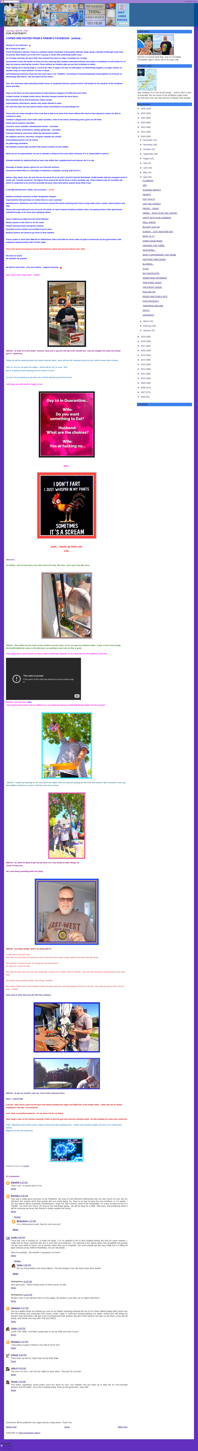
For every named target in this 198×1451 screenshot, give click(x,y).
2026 (143, 108)
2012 (143, 369)
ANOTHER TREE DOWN (154, 259)
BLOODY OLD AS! (151, 227)
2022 (143, 127)
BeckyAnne (22, 1221)
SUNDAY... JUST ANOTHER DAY (158, 231)
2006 (143, 397)
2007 (143, 392)
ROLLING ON (149, 292)
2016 (143, 350)
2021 (143, 132)
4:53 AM (22, 1368)
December (148, 140)
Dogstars (15, 1196)
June (145, 168)
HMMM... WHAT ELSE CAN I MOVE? (160, 213)
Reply (13, 1189)
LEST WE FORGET (152, 204)
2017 (143, 346)
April (145, 177)
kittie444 (15, 1182)
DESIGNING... (149, 250)
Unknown (15, 1308)
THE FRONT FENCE (152, 287)
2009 (143, 383)
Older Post (122, 1427)
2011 (143, 374)
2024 (143, 118)
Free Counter (7, 1449)
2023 (143, 122)
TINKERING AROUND (153, 306)
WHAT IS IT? (149, 236)
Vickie (20, 1265)
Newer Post (11, 1427)
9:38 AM (24, 1196)
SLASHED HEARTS (152, 190)
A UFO (146, 269)
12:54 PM (27, 1295)
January (147, 330)
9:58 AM (21, 1237)
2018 (143, 341)
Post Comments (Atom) (29, 1433)
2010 (143, 378)
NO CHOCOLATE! (151, 273)
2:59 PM (21, 1328)
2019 (143, 336)
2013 (143, 364)
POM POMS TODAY (152, 282)
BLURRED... (148, 264)
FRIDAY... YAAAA (151, 208)
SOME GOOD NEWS (152, 241)
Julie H (14, 1368)
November (148, 145)
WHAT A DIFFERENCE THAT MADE (159, 255)
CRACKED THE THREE (153, 245)
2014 (143, 360)
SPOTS (146, 310)
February (147, 326)
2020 (143, 136)
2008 (143, 387)
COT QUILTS (149, 199)
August (146, 158)
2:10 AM (32, 1221)
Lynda (14, 1237)
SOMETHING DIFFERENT (155, 278)
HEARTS (147, 194)
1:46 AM (22, 1381)
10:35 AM (27, 1281)
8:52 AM (24, 1182)
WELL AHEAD (149, 222)
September (148, 154)
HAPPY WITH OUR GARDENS (157, 218)
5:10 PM (24, 1342)
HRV (145, 185)
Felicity (14, 1355)
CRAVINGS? (148, 315)
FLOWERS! (148, 181)
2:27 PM (24, 1308)
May (145, 172)
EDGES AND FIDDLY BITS (155, 296)
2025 (143, 113)
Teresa (14, 1381)
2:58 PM (27, 1265)
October (147, 149)
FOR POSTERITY (16, 33)
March (146, 321)
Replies (17, 1217)
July (145, 163)
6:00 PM (23, 1355)
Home (67, 1427)
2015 (143, 355)
